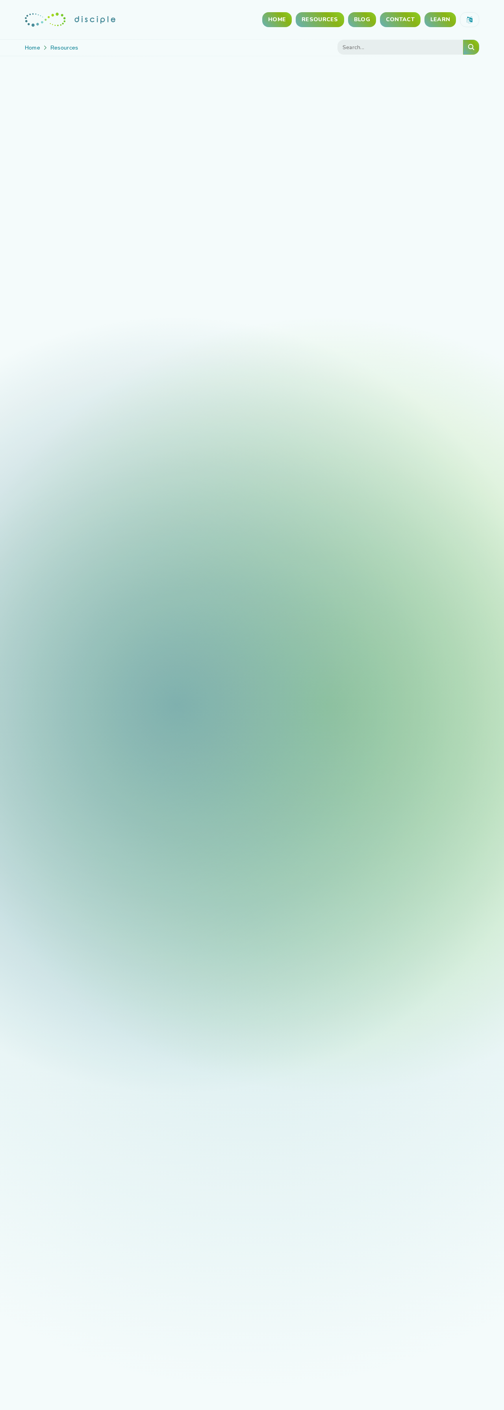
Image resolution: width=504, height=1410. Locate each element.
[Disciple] (70, 19)
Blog (362, 19)
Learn (440, 19)
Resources (320, 19)
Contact (400, 19)
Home (277, 19)
